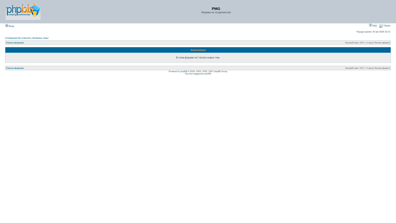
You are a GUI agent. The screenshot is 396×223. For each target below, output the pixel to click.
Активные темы (40, 38)
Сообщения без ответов (17, 38)
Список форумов (15, 43)
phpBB (184, 71)
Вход (11, 26)
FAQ (374, 25)
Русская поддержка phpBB (198, 73)
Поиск (386, 25)
